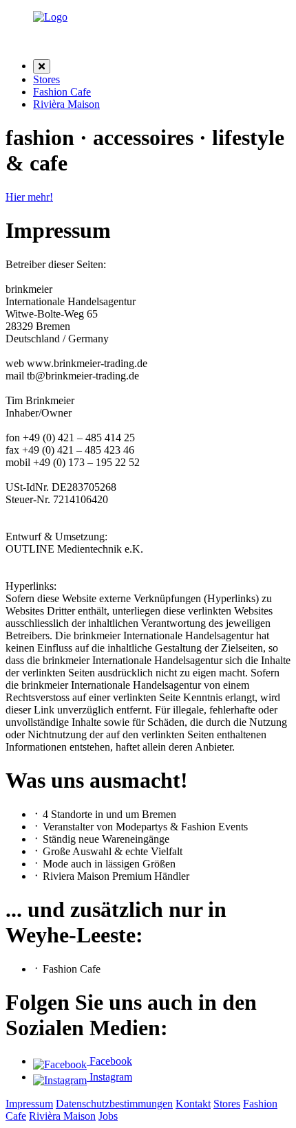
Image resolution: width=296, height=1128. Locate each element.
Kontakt (193, 1103)
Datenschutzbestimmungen (114, 1103)
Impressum (29, 1103)
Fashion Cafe (62, 92)
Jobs (108, 1116)
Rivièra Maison (66, 104)
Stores (46, 79)
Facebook (109, 1061)
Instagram (109, 1077)
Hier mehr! (29, 197)
